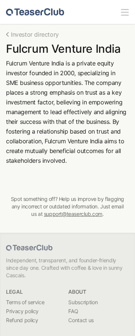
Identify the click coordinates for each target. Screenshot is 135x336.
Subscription (83, 302)
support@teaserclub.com (73, 214)
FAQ (73, 311)
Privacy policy (22, 311)
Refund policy (22, 320)
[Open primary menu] (125, 12)
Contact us (81, 320)
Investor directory (35, 34)
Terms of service (25, 302)
